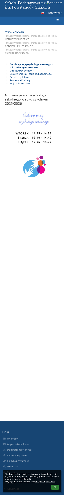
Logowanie (55, 13)
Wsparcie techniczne (18, 444)
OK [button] (55, 487)
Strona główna (14, 32)
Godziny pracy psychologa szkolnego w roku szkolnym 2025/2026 (32, 66)
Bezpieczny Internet (20, 77)
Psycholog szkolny (17, 53)
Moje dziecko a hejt (20, 83)
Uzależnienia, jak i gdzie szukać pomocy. (31, 73)
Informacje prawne (17, 455)
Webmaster (13, 438)
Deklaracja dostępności (19, 449)
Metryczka (12, 466)
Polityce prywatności (45, 481)
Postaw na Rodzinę (20, 80)
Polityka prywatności (18, 460)
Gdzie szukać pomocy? (22, 70)
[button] (43, 13)
